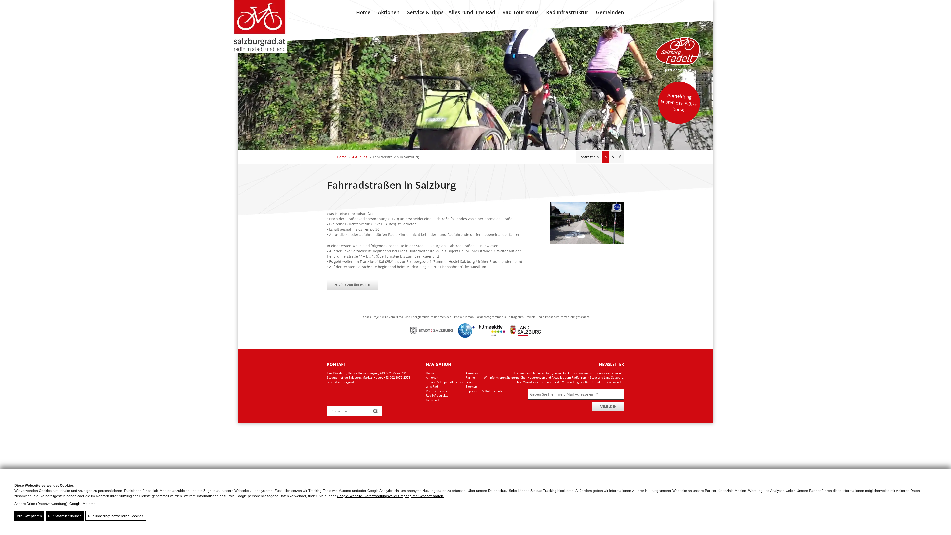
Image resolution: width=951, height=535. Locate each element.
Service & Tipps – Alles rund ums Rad (451, 12)
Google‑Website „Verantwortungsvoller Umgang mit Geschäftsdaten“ (390, 496)
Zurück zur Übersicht (352, 285)
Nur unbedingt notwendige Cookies (115, 516)
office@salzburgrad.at (342, 382)
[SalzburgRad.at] (259, 26)
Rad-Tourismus (520, 12)
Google (75, 504)
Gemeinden (610, 12)
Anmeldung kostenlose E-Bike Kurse (679, 102)
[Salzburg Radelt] (678, 54)
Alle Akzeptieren (29, 516)
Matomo (89, 504)
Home (363, 12)
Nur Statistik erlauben (65, 516)
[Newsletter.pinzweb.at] (553, 401)
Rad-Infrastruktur (567, 12)
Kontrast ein (589, 157)
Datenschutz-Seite (502, 491)
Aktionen (389, 12)
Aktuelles (359, 157)
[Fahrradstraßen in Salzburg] (587, 243)
